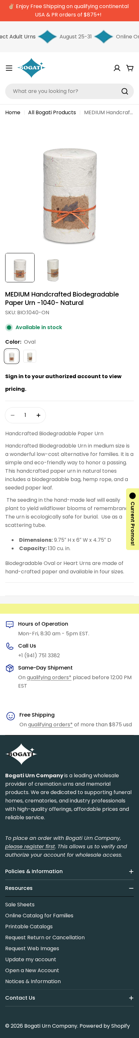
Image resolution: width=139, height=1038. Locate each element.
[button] (132, 519)
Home (12, 112)
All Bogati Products (52, 112)
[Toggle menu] (9, 68)
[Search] (125, 91)
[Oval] (11, 356)
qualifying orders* (49, 677)
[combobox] (69, 91)
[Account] (117, 68)
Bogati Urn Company (50, 1026)
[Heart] (29, 356)
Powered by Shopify (105, 1026)
